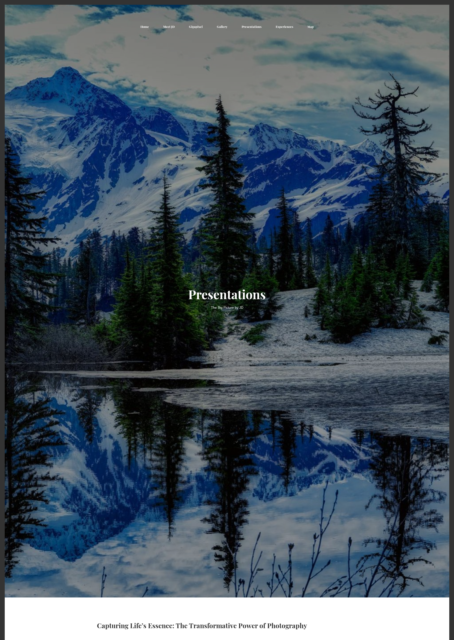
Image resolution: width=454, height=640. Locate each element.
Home (144, 27)
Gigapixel (196, 27)
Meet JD (169, 27)
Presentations (252, 27)
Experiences (284, 27)
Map (310, 27)
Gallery (222, 27)
